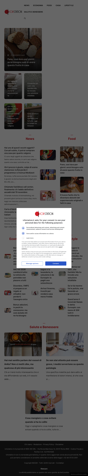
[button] (44, 238)
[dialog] (44, 238)
